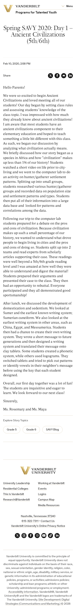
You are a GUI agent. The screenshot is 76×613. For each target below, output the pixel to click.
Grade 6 (31, 429)
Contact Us (48, 521)
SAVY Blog (52, 429)
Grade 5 (12, 429)
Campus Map (46, 499)
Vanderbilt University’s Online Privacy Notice (38, 526)
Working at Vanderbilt (51, 483)
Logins (42, 494)
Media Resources (48, 505)
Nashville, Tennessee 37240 (38, 516)
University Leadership (16, 483)
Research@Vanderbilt (16, 499)
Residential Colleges (15, 488)
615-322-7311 (30, 521)
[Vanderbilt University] (38, 471)
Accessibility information (23, 592)
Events (42, 488)
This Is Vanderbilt (13, 494)
